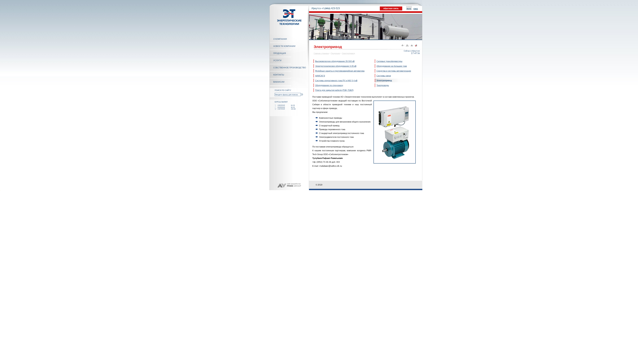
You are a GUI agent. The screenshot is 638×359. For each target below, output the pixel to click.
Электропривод (348, 53)
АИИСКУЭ (320, 76)
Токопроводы (382, 85)
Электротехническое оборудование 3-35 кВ (335, 66)
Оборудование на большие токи (391, 66)
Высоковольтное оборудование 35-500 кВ (335, 61)
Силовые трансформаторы (389, 61)
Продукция (335, 53)
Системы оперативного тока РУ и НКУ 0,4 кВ (336, 80)
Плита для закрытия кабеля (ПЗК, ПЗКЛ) (334, 90)
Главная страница (321, 53)
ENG (416, 9)
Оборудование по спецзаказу (329, 85)
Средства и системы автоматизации (393, 71)
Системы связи (383, 76)
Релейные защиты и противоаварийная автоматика (340, 71)
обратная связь (391, 8)
